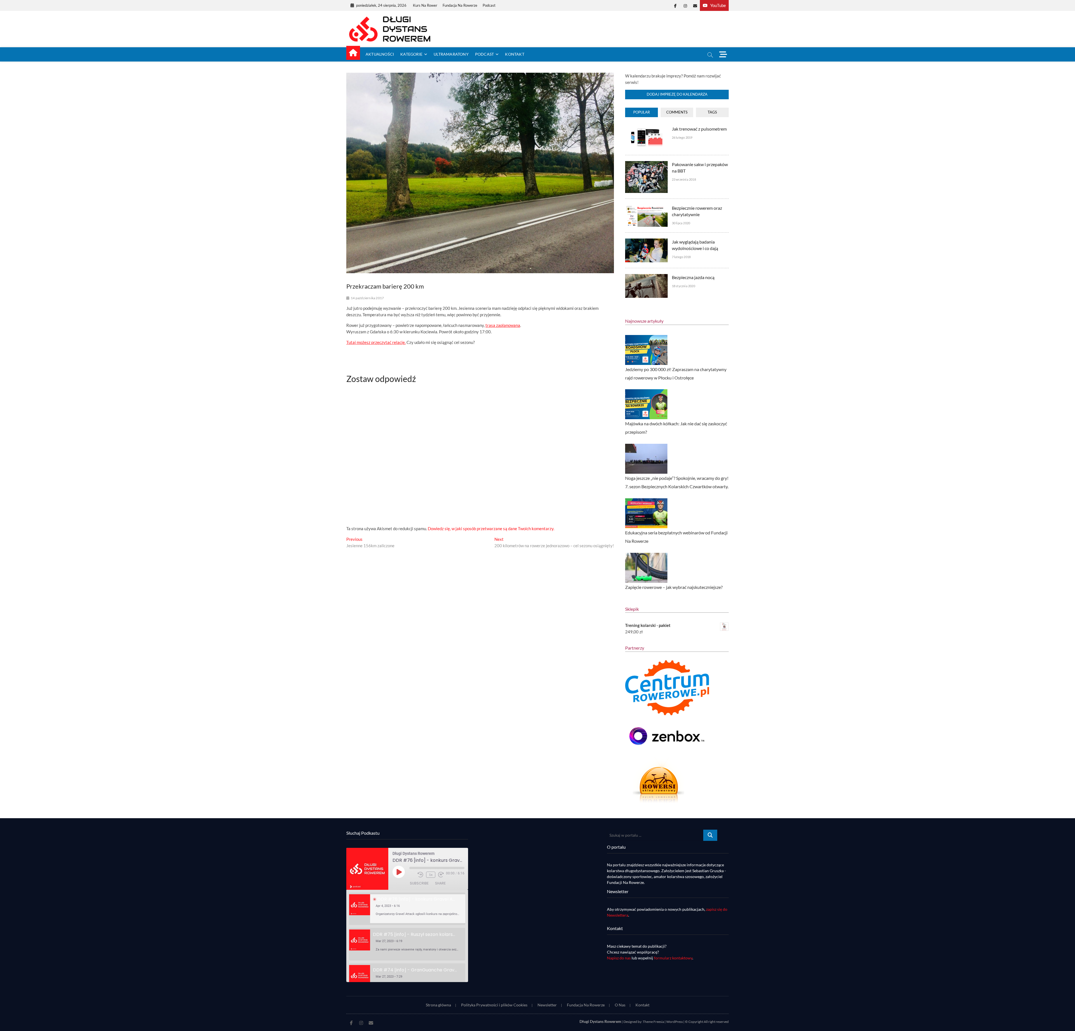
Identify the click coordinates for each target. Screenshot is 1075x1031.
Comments (677, 112)
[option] (407, 909)
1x (431, 874)
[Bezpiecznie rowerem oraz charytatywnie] (646, 207)
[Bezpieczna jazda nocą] (646, 277)
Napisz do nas (619, 957)
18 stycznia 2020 (683, 286)
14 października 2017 (367, 298)
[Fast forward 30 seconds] (441, 874)
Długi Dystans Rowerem (600, 1021)
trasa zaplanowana (502, 325)
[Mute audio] (412, 874)
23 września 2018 (684, 179)
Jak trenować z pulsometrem (699, 128)
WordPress (674, 1022)
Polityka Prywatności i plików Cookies (494, 1004)
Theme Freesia (653, 1022)
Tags (712, 112)
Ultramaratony (451, 54)
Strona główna (438, 1004)
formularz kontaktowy (673, 957)
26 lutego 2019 (682, 137)
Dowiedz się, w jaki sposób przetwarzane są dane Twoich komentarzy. (491, 528)
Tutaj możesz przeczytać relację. (376, 342)
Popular (641, 112)
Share (440, 883)
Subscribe (419, 883)
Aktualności (380, 54)
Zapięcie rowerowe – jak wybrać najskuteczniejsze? (674, 587)
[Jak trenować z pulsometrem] (646, 128)
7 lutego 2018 (681, 257)
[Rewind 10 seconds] (420, 874)
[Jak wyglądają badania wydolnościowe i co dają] (646, 241)
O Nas (620, 1004)
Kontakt (514, 54)
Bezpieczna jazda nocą (693, 277)
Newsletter (547, 1004)
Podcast (489, 5)
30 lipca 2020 (681, 223)
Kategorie (411, 54)
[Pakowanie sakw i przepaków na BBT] (646, 164)
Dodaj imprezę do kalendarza (677, 94)
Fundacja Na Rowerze (460, 5)
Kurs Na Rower (425, 5)
